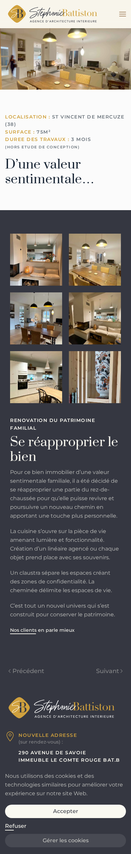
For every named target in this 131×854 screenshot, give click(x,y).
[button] (122, 14)
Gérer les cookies (66, 840)
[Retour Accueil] (52, 14)
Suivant (107, 671)
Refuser (16, 826)
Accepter (65, 811)
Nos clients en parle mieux (42, 630)
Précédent (28, 671)
